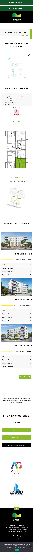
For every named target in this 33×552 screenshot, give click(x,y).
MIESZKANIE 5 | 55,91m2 (15, 32)
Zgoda (16, 549)
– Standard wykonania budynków (16, 531)
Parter (4, 265)
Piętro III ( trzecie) (7, 275)
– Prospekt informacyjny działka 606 (16, 529)
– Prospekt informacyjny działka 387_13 (16, 527)
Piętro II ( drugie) (7, 271)
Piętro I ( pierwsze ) (8, 268)
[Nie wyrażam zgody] (31, 547)
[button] (16, 25)
